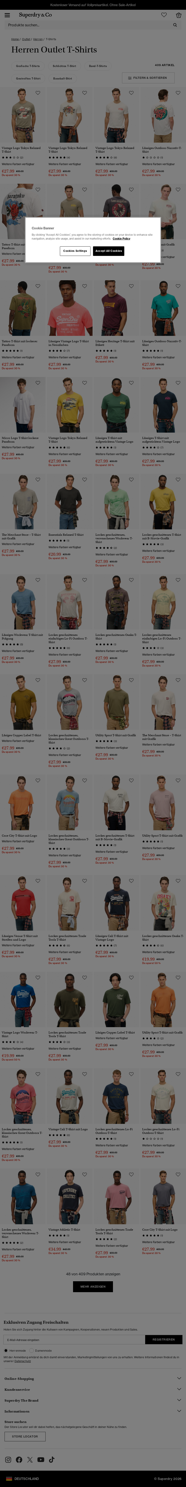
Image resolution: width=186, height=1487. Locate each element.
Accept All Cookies (108, 251)
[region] (93, 240)
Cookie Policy (121, 238)
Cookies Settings (75, 251)
